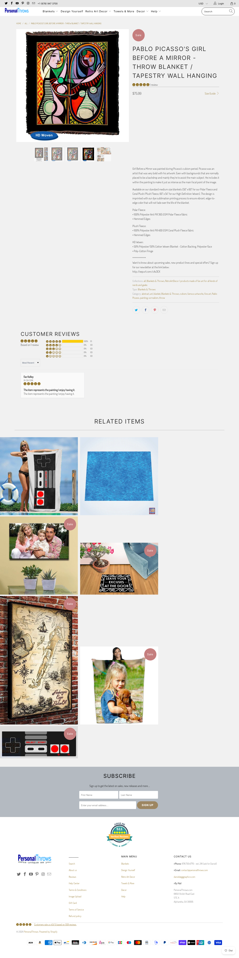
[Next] (123, 85)
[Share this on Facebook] (145, 310)
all (145, 280)
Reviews (72, 876)
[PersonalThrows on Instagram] (28, 3)
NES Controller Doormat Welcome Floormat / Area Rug (39, 742)
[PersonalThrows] (20, 11)
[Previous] (22, 85)
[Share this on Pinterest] (155, 310)
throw (162, 297)
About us (73, 870)
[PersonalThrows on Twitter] (6, 3)
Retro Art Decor (96, 11)
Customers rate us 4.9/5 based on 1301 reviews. (55, 924)
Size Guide (210, 93)
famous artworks (195, 293)
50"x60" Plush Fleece (197, 114)
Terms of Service (76, 909)
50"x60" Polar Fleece (145, 114)
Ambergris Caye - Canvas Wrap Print (39, 660)
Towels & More (124, 11)
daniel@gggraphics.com (184, 876)
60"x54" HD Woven (169, 123)
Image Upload (75, 896)
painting (144, 297)
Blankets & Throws (155, 280)
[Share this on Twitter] (136, 310)
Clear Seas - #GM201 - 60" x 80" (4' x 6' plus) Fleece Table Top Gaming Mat (119, 476)
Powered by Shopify (48, 931)
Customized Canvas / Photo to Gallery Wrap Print (39, 555)
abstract (145, 293)
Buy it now (198, 150)
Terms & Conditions (77, 889)
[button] (140, 84)
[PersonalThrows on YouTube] (17, 3)
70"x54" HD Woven (191, 123)
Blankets (49, 11)
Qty (134, 133)
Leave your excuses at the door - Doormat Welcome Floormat (119, 569)
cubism (183, 293)
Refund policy (75, 916)
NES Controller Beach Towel (39, 476)
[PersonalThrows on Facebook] (11, 3)
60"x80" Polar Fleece (171, 114)
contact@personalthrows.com (194, 870)
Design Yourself (72, 11)
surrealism (153, 297)
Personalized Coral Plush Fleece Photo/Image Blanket (119, 685)
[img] (53, 384)
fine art (207, 293)
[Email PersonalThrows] (33, 3)
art (151, 293)
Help (154, 11)
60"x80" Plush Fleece (145, 123)
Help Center (74, 883)
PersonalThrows (31, 931)
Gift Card (73, 902)
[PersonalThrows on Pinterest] (22, 3)
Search (72, 863)
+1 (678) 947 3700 (48, 3)
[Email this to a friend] (164, 310)
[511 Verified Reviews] (119, 848)
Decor (141, 11)
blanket (157, 293)
